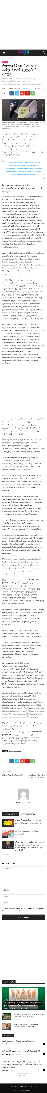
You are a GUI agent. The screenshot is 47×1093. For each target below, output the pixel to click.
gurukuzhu (6, 1054)
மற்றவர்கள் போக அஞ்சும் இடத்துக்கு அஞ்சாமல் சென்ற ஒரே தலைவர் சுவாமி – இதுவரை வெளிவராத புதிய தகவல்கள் (23, 1064)
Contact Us (32, 1086)
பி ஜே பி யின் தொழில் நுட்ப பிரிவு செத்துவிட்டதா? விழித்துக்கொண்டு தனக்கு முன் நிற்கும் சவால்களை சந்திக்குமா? (23, 1002)
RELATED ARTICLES (11, 814)
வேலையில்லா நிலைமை (15, 751)
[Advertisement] (23, 24)
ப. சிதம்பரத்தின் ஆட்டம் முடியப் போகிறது (18, 1041)
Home (4, 58)
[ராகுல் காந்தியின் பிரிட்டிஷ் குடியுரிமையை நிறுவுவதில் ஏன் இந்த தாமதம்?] (6, 1026)
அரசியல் (10, 58)
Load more (22, 1075)
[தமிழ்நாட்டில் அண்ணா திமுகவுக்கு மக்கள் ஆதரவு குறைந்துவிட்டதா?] (8, 823)
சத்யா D (6, 1008)
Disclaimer (14, 1086)
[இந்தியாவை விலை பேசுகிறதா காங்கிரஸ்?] (8, 834)
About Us (23, 1086)
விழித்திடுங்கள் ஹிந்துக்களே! (13, 775)
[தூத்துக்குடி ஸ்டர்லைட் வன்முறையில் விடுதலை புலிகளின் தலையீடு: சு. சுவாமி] (6, 1016)
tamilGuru (5, 1044)
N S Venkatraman (10, 88)
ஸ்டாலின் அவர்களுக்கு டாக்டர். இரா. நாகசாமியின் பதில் (35, 777)
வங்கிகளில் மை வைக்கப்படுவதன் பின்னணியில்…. (22, 1051)
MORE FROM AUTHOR (29, 814)
